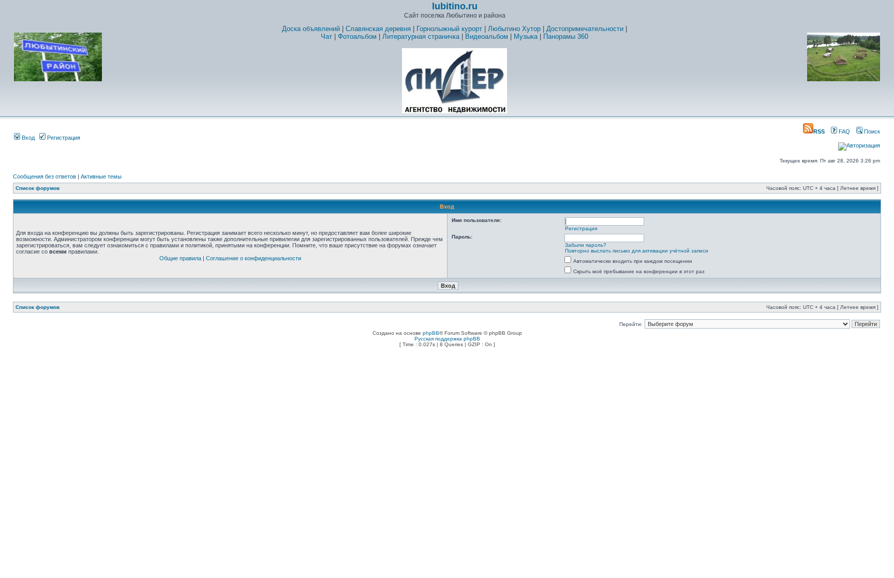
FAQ (843, 131)
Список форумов (37, 188)
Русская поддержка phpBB (447, 339)
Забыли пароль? (585, 245)
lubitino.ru (455, 6)
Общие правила (180, 258)
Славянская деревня (378, 29)
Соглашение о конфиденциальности (253, 258)
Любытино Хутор (514, 29)
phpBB (431, 333)
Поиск (871, 131)
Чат (326, 36)
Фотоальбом (357, 36)
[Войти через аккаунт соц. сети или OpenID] (859, 144)
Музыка (526, 36)
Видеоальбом (486, 36)
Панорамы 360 (565, 36)
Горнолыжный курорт (449, 29)
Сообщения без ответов (44, 176)
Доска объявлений (311, 29)
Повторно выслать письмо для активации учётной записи (636, 251)
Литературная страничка (420, 36)
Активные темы (101, 176)
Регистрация (63, 138)
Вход (27, 138)
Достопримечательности (584, 29)
